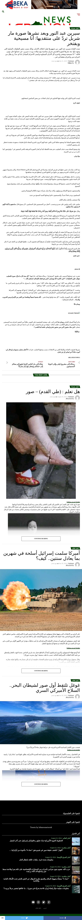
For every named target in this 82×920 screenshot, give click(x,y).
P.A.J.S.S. (69, 398)
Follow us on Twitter (73, 502)
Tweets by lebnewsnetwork (41, 827)
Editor (70, 63)
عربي (45, 908)
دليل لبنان (38, 908)
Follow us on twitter (73, 750)
